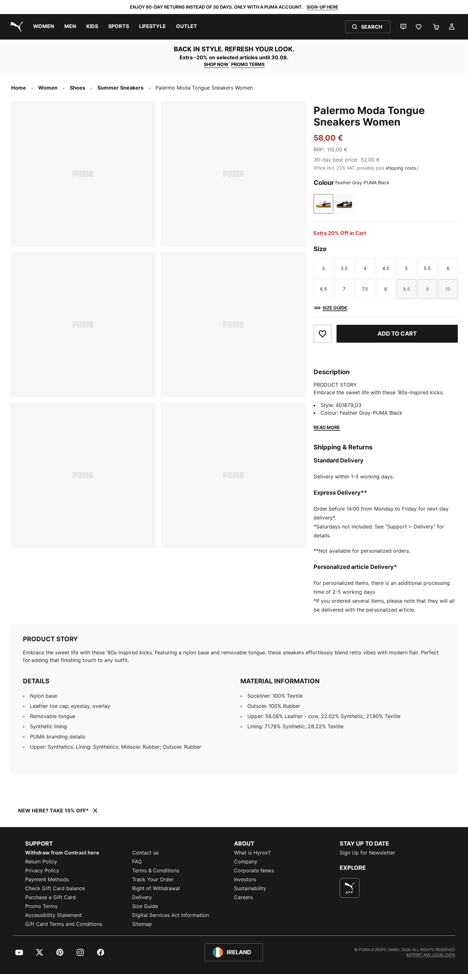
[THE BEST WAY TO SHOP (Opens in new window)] (349, 888)
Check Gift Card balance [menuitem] (55, 888)
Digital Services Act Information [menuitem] (170, 915)
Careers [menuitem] (243, 897)
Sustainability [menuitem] (250, 888)
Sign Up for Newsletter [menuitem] (367, 852)
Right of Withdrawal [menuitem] (156, 888)
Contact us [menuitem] (145, 852)
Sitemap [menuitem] (142, 924)
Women (48, 87)
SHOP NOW (216, 64)
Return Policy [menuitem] (41, 861)
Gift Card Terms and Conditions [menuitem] (63, 924)
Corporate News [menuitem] (254, 870)
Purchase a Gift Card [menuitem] (50, 897)
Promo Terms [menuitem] (41, 906)
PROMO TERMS (248, 64)
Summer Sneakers (120, 87)
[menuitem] (43, 26)
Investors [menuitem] (245, 879)
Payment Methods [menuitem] (47, 879)
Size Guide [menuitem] (145, 906)
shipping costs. (401, 168)
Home (18, 87)
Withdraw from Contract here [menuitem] (62, 852)
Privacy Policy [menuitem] (42, 870)
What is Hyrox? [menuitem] (252, 852)
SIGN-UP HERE (322, 7)
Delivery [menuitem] (142, 897)
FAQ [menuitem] (137, 861)
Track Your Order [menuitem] (153, 879)
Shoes (77, 87)
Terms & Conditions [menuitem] (155, 870)
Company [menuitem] (245, 861)
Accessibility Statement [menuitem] (53, 915)
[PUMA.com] (15, 26)
